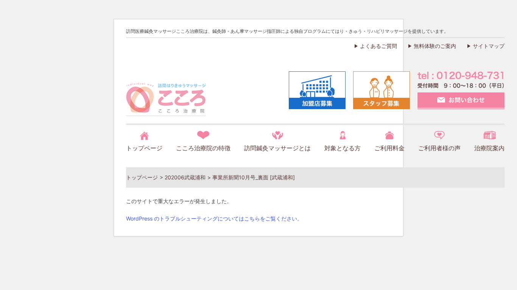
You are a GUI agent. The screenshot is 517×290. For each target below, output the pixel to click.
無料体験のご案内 (435, 46)
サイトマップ (489, 46)
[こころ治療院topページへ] (166, 107)
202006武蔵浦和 (185, 177)
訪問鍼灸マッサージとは (277, 148)
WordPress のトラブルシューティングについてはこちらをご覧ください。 (214, 218)
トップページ (144, 148)
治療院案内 (489, 148)
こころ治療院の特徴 (203, 148)
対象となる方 (342, 148)
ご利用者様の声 (439, 148)
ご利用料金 (389, 148)
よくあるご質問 (378, 46)
